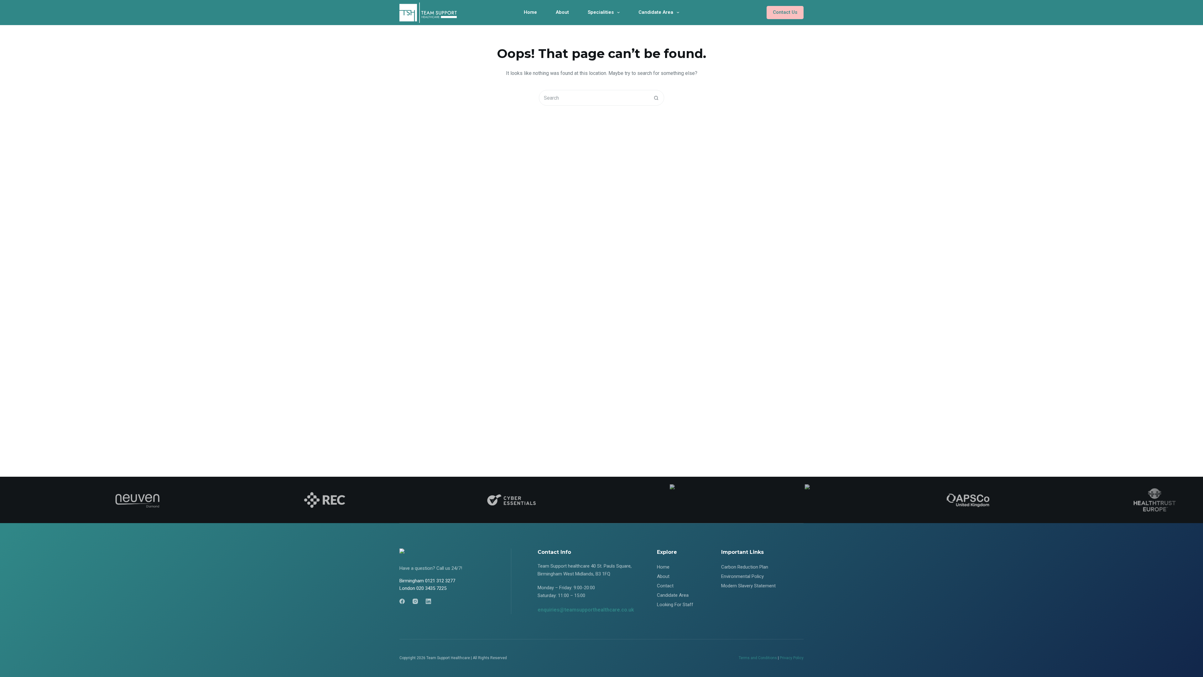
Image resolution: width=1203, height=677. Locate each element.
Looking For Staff (675, 604)
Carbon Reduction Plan (744, 567)
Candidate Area (655, 12)
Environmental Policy (742, 576)
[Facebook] (402, 601)
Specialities (601, 12)
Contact (665, 586)
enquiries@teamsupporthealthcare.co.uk (586, 610)
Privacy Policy (792, 658)
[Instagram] (415, 601)
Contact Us (785, 12)
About (562, 12)
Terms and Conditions (758, 658)
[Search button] (656, 98)
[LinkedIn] (428, 601)
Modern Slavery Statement (748, 586)
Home (530, 12)
